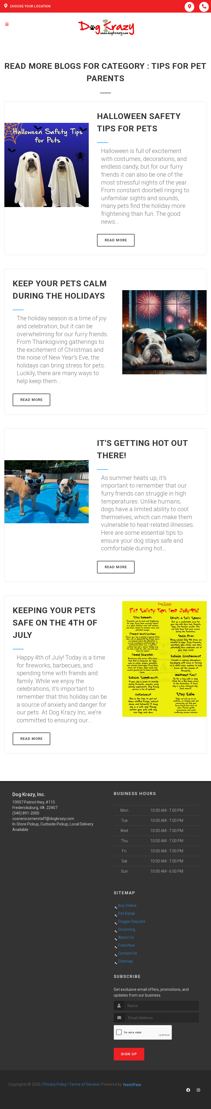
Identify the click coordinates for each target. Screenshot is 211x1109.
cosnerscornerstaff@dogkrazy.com (43, 818)
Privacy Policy (55, 1084)
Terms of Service (84, 1084)
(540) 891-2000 (25, 813)
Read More (116, 240)
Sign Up (129, 1054)
